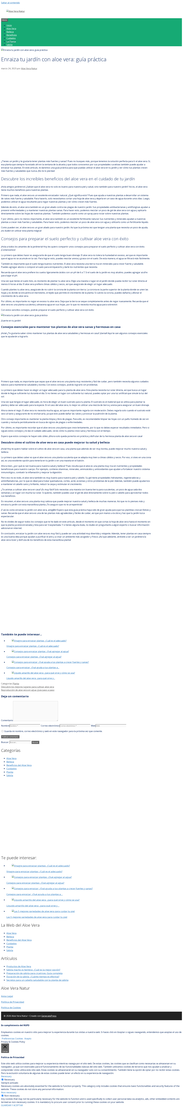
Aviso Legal (7, 996)
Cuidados (11, 38)
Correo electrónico (50, 725)
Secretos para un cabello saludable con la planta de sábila (37, 980)
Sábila (9, 44)
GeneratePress (48, 1015)
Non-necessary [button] (8, 1092)
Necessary (9, 1079)
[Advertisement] (76, 90)
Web (93, 725)
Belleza (10, 31)
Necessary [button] (6, 1076)
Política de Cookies (11, 1007)
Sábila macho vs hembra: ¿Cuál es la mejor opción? (33, 969)
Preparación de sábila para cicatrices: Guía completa (34, 973)
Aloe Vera (11, 28)
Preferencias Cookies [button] (12, 1038)
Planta (16, 683)
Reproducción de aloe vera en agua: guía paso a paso (27, 690)
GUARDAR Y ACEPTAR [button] (12, 1105)
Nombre (5, 725)
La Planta (11, 41)
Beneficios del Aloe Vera (19, 765)
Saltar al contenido (10, 2)
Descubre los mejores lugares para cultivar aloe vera (27, 686)
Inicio (9, 25)
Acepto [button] (27, 1038)
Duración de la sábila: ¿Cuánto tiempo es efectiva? (32, 976)
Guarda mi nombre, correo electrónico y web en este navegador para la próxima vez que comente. (53, 731)
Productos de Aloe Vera (18, 966)
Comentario (7, 720)
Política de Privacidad (12, 1001)
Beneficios (11, 35)
